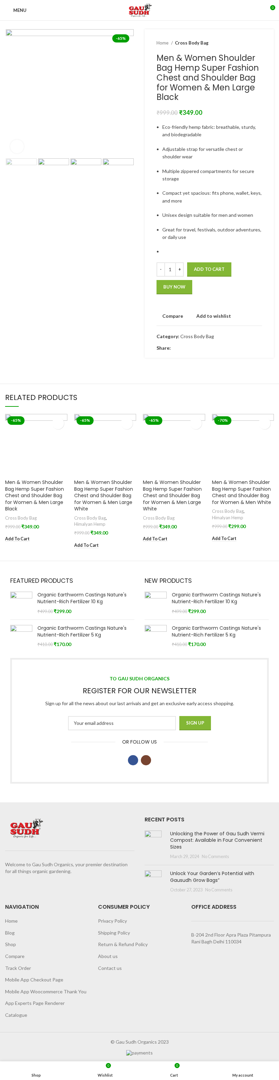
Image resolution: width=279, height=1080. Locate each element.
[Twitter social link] (184, 348)
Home (163, 43)
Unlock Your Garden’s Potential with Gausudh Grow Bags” (212, 877)
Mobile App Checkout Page (34, 979)
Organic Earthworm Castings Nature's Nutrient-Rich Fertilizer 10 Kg (82, 598)
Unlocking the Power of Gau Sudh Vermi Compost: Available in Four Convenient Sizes (217, 840)
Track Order (18, 968)
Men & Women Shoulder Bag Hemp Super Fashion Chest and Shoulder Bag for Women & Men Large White (103, 495)
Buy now (174, 287)
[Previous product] (245, 43)
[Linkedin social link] (200, 348)
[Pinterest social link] (192, 348)
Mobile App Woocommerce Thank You (45, 991)
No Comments (215, 856)
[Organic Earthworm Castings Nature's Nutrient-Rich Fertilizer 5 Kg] (21, 636)
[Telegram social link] (208, 348)
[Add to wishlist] (58, 423)
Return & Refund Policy (123, 944)
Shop (10, 944)
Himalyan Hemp (89, 524)
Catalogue (16, 1015)
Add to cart (209, 269)
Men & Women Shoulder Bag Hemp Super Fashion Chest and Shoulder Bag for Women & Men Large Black (34, 495)
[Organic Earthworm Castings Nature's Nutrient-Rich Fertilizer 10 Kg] (21, 603)
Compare (14, 956)
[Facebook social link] (176, 348)
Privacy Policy (112, 921)
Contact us (110, 968)
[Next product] (258, 43)
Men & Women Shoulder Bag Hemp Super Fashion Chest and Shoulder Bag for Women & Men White (241, 492)
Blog (10, 933)
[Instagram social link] (146, 760)
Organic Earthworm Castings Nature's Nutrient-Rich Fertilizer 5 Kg (82, 631)
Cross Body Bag (192, 43)
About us (108, 956)
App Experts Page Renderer (35, 1003)
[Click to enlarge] (17, 146)
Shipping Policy (114, 933)
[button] (17, 539)
